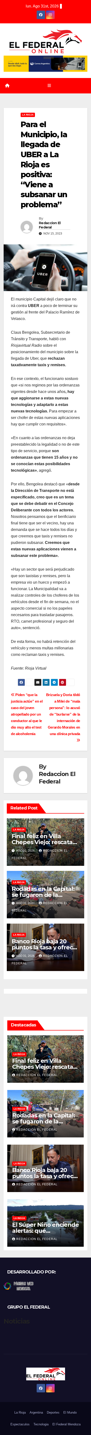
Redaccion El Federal (50, 225)
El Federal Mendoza (66, 1424)
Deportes (53, 1412)
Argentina (36, 1412)
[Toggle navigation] (49, 86)
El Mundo (70, 1412)
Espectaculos (20, 1424)
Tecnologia (41, 1424)
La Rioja (27, 114)
